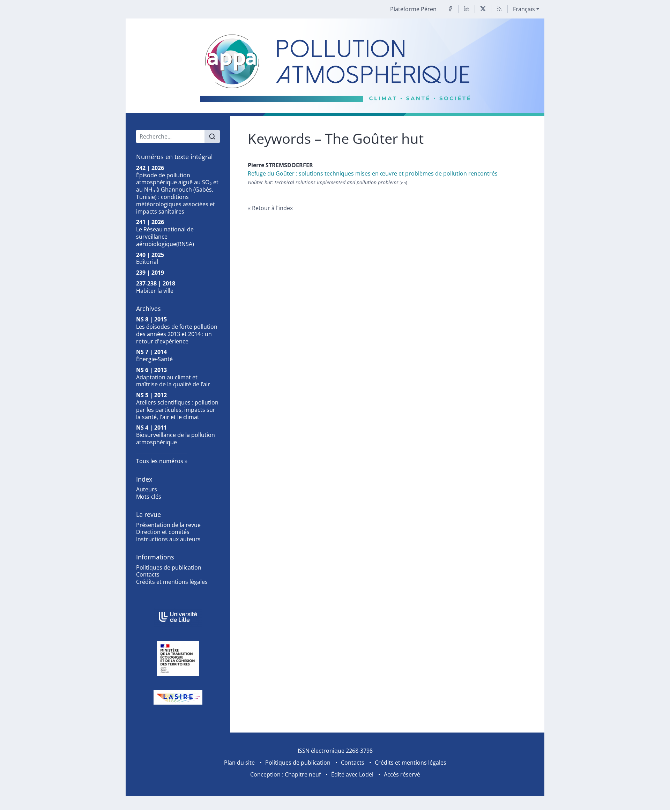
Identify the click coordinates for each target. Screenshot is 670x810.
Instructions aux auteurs (168, 539)
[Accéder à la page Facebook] (450, 9)
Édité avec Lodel (352, 774)
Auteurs (146, 489)
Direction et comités (162, 532)
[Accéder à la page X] (482, 9)
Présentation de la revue (168, 525)
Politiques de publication (168, 567)
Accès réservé (402, 774)
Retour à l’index (272, 208)
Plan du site (239, 762)
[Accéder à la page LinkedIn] (466, 9)
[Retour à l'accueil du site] (335, 67)
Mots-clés (148, 496)
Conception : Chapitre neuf (285, 774)
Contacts (147, 574)
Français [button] (524, 9)
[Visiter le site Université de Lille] (178, 617)
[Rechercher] (212, 136)
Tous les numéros (159, 461)
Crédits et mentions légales (172, 582)
